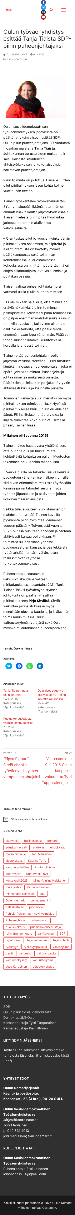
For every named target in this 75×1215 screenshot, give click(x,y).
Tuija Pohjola (60, 940)
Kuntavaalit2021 (37, 873)
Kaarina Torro (37, 860)
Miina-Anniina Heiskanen (49, 880)
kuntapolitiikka (45, 867)
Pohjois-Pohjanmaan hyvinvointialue (30, 913)
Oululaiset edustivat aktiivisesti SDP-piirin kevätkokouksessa (52, 695)
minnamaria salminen (20, 893)
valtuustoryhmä (43, 960)
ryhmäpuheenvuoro (19, 933)
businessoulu (33, 840)
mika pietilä (13, 887)
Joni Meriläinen (41, 854)
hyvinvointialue (16, 854)
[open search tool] (51, 10)
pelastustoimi (15, 907)
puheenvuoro (39, 920)
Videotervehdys (43, 966)
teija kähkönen (37, 940)
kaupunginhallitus (17, 867)
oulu (42, 893)
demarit (52, 840)
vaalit (9, 953)
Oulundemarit (16, 54)
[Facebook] (43, 2)
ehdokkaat (57, 847)
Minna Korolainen (38, 887)
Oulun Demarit (25, 7)
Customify (49, 1207)
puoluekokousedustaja (45, 927)
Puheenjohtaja (15, 920)
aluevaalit (12, 840)
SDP (62, 933)
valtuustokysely (16, 960)
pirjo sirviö (36, 907)
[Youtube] (43, 17)
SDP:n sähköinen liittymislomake (38, 1050)
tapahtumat (13, 940)
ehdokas (39, 847)
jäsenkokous (14, 860)
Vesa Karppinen (16, 966)
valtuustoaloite (46, 953)
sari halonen (46, 933)
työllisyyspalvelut (35, 947)
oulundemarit (39, 900)
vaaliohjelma (61, 947)
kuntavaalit (13, 873)
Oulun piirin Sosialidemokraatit (27, 1012)
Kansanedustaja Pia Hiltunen (25, 1028)
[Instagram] (43, 12)
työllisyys (12, 947)
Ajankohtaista (17, 59)
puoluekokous (15, 927)
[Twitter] (43, 7)
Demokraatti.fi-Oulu (18, 1017)
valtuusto (25, 953)
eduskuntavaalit (16, 847)
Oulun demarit (15, 900)
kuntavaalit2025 (17, 880)
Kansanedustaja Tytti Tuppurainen (29, 1023)
